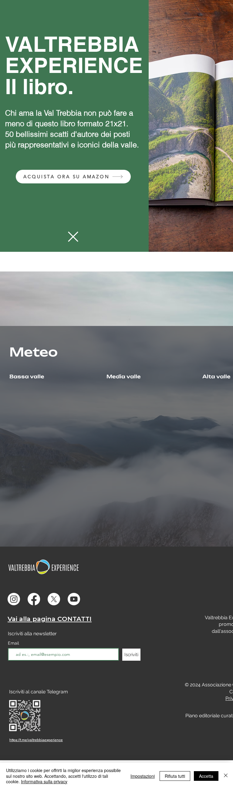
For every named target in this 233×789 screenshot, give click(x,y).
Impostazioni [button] (142, 776)
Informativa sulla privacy (44, 781)
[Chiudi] (225, 776)
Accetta (206, 776)
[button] (73, 237)
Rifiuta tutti (175, 776)
